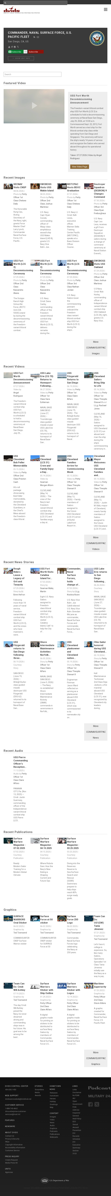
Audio (52, 1126)
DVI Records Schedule (76, 1136)
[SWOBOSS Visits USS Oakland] (88, 263)
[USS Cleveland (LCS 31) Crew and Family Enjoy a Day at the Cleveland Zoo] (35, 459)
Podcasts (54, 1131)
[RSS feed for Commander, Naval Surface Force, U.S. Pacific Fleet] (34, 37)
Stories (39, 1086)
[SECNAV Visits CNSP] (8, 187)
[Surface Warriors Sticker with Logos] (62, 986)
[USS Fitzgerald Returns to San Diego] (62, 376)
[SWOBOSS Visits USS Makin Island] (35, 187)
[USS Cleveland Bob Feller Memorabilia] (8, 459)
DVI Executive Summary (76, 1145)
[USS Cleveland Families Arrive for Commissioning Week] (62, 459)
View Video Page (79, 167)
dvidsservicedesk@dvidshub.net (18, 1099)
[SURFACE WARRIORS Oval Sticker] (8, 919)
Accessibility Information (15, 1148)
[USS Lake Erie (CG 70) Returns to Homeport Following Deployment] (35, 376)
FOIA (74, 1107)
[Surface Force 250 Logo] (62, 919)
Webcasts (54, 1137)
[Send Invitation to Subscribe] (38, 37)
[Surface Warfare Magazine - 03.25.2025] (62, 841)
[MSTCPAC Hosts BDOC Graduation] (62, 187)
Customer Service (12, 1150)
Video (52, 1120)
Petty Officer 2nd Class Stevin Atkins (100, 1000)
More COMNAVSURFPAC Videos (96, 543)
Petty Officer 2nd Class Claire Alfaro (46, 1006)
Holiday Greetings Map (54, 1104)
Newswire (10, 1126)
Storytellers (39, 1090)
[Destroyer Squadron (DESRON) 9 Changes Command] (88, 187)
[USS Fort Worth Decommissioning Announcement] (8, 376)
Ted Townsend (20, 933)
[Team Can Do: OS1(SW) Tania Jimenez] (88, 919)
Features (9, 1120)
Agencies (9, 1172)
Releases (54, 1093)
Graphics (53, 1128)
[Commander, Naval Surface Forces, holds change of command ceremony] (62, 571)
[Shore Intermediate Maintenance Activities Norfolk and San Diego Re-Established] (35, 645)
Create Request (11, 1160)
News (52, 1123)
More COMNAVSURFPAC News (96, 732)
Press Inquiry (12, 1156)
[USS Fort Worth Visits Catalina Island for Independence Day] (35, 571)
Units (8, 1169)
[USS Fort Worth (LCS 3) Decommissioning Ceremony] (8, 263)
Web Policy (77, 1119)
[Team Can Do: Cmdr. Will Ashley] (8, 986)
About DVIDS (11, 1132)
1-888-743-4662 (11, 1108)
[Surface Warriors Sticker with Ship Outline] (35, 986)
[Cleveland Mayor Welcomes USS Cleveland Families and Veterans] (88, 459)
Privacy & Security (12, 1139)
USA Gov (76, 1110)
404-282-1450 (10, 1090)
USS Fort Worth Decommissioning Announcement (81, 99)
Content (54, 1113)
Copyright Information (14, 1145)
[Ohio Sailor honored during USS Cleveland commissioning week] (88, 645)
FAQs (7, 1142)
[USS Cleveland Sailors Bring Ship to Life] (88, 376)
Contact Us (9, 1136)
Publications (55, 1134)
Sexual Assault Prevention (77, 1127)
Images (53, 1117)
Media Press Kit (11, 1163)
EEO (74, 1122)
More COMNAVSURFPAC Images (96, 347)
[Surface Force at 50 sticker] (35, 919)
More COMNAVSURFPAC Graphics (96, 1058)
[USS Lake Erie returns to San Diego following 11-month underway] (88, 571)
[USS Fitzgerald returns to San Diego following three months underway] (8, 645)
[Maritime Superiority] (88, 986)
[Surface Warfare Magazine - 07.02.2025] (8, 841)
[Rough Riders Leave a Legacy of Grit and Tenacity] (8, 571)
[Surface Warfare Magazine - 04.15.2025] (35, 841)
